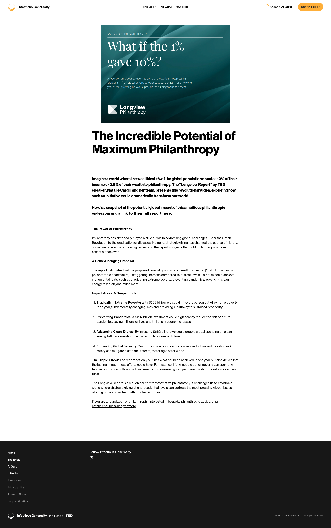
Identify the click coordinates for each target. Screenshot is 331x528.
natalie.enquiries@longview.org (114, 406)
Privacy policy (16, 487)
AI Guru (12, 466)
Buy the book (310, 7)
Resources (14, 480)
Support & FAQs (18, 501)
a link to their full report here (144, 213)
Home (11, 453)
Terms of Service (18, 494)
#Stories (13, 473)
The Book (14, 459)
